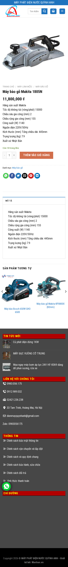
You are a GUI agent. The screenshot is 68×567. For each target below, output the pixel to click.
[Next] (65, 298)
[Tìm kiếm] (44, 11)
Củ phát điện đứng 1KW (26, 342)
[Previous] (2, 298)
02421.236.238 (15, 399)
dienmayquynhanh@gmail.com (23, 416)
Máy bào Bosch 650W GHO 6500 (17, 310)
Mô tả (8, 200)
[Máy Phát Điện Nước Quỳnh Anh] (13, 11)
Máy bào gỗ (42, 86)
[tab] (34, 200)
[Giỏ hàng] (53, 11)
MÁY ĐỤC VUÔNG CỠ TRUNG (29, 353)
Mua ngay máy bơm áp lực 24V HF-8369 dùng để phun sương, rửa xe (38, 366)
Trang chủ (8, 86)
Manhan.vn (38, 562)
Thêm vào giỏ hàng (36, 155)
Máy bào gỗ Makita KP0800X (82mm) (51, 305)
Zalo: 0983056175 (12, 424)
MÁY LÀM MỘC (24, 86)
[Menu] (62, 11)
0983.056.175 (14, 383)
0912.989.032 (14, 391)
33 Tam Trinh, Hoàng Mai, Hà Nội (24, 407)
